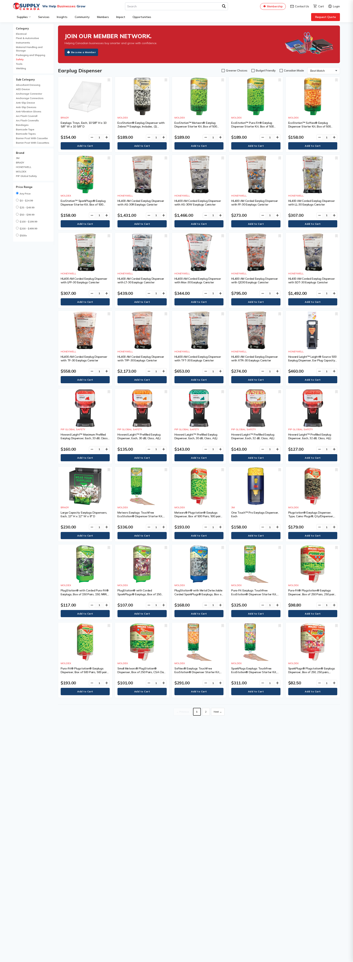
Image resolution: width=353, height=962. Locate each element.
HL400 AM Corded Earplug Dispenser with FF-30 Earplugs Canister (254, 202)
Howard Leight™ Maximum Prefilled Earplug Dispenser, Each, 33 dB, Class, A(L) (84, 438)
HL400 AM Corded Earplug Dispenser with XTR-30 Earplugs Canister (254, 358)
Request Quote (325, 17)
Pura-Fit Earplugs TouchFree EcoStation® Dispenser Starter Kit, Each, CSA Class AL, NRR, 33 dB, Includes (254, 596)
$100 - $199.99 (28, 221)
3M (17, 158)
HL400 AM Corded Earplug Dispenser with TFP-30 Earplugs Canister (140, 358)
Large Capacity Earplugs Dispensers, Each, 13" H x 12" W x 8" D (84, 514)
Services (43, 17)
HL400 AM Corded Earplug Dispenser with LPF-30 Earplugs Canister (84, 280)
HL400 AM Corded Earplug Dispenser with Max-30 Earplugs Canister (197, 280)
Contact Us (299, 6)
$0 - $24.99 (26, 200)
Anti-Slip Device (25, 102)
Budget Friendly (266, 70)
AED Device (23, 89)
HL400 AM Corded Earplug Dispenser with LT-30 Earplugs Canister (140, 280)
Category (22, 28)
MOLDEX (21, 171)
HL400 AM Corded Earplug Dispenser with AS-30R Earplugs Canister (140, 202)
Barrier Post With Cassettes (32, 142)
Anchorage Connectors (30, 98)
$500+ (23, 235)
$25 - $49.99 (27, 207)
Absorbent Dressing (28, 84)
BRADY (20, 162)
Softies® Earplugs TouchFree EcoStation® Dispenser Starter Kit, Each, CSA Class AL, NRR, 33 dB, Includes (197, 674)
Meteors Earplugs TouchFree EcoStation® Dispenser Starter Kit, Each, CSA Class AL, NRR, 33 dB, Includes (140, 518)
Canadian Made (294, 70)
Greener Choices (236, 70)
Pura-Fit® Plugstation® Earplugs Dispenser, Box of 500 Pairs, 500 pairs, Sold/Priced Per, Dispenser (85, 672)
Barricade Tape (25, 129)
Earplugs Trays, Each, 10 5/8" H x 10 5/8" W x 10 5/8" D (83, 124)
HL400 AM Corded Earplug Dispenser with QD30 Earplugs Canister (254, 280)
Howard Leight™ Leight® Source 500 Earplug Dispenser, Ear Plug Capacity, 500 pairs (312, 360)
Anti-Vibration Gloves (28, 111)
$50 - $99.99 (27, 214)
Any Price (25, 193)
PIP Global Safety (26, 176)
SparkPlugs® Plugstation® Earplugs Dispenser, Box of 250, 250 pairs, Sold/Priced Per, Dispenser (311, 672)
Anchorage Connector (29, 93)
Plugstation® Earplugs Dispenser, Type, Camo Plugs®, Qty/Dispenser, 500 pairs (311, 516)
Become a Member (83, 52)
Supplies (22, 17)
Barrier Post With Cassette (32, 138)
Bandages (22, 124)
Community (82, 17)
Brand (20, 152)
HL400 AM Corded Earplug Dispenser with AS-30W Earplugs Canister (197, 202)
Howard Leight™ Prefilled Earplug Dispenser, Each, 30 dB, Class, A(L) (139, 436)
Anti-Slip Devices (26, 107)
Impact (120, 17)
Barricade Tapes (26, 133)
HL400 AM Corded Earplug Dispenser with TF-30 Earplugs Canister (84, 358)
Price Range (24, 187)
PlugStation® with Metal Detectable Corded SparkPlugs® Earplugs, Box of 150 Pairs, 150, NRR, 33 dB (198, 594)
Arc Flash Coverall (26, 115)
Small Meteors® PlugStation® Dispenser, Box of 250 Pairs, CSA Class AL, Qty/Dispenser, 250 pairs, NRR (141, 672)
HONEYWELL (23, 167)
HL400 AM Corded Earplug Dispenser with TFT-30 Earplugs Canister (197, 358)
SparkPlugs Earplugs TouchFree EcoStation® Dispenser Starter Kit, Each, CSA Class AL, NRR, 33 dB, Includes (254, 674)
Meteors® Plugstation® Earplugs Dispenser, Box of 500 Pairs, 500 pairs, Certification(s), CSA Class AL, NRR (198, 516)
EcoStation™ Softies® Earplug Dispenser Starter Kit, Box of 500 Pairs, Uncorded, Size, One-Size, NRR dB (311, 128)
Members (103, 17)
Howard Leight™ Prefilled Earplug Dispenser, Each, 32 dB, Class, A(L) (252, 436)
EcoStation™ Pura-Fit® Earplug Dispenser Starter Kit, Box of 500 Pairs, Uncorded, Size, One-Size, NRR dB (254, 128)
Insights (62, 17)
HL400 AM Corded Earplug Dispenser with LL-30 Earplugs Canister (311, 202)
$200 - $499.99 (28, 228)
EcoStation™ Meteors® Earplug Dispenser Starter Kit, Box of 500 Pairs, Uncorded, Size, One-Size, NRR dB (197, 128)
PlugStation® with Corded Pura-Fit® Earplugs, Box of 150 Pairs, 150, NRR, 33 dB (84, 594)
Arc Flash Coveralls (27, 120)
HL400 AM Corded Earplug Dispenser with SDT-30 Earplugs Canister (311, 280)
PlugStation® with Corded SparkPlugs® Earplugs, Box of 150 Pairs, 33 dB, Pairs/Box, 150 (139, 594)
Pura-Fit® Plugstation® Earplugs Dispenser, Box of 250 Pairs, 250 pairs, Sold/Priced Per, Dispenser (312, 594)
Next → (218, 711)
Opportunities (142, 17)
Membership (275, 6)
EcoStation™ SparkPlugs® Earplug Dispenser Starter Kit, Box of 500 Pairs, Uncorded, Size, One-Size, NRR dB (84, 206)
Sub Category (25, 79)
